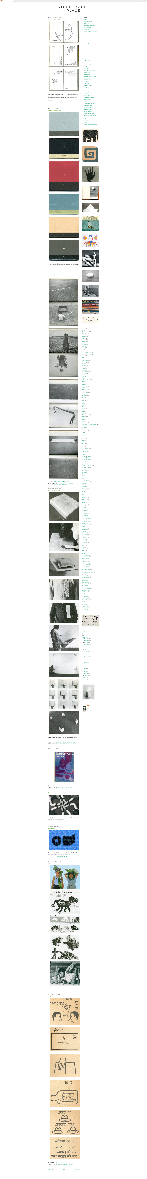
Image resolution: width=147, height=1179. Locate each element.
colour (83, 387)
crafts (83, 374)
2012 (84, 637)
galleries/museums (86, 481)
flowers (83, 419)
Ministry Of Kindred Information (90, 70)
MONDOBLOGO (87, 74)
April (85, 670)
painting (67, 788)
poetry (64, 104)
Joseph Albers (85, 598)
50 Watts (85, 19)
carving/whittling (85, 371)
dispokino (86, 47)
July (85, 648)
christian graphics (85, 414)
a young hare (86, 23)
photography (84, 344)
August (86, 646)
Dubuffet (83, 559)
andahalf (85, 33)
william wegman (85, 555)
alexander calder (85, 532)
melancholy (84, 362)
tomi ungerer (84, 488)
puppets (83, 438)
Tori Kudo (84, 571)
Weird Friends (87, 122)
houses (83, 462)
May (85, 668)
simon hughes (85, 499)
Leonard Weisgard (86, 564)
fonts (83, 421)
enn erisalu (84, 604)
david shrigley (85, 537)
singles (83, 449)
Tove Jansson (85, 529)
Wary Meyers (86, 120)
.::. (49, 863)
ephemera (84, 427)
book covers (55, 788)
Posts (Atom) (56, 1172)
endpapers (84, 402)
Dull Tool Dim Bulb (87, 49)
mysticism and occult (86, 437)
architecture (84, 373)
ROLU (85, 101)
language (73, 1165)
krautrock (84, 443)
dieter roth (84, 539)
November (86, 640)
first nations (84, 395)
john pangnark (85, 607)
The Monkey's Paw (88, 109)
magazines (84, 378)
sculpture (55, 744)
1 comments (72, 102)
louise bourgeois (85, 587)
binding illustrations (57, 857)
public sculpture (85, 398)
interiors (83, 545)
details (57, 1165)
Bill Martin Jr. (55, 103)
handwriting (84, 365)
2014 (84, 633)
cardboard (84, 489)
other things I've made (72, 268)
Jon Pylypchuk (85, 470)
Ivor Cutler (84, 469)
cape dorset (84, 536)
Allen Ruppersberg (86, 556)
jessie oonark (85, 582)
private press (84, 430)
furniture (83, 429)
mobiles (83, 445)
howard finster (85, 513)
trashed (83, 408)
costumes (84, 384)
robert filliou (84, 516)
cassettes (84, 491)
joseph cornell (85, 609)
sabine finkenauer (85, 590)
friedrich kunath (85, 606)
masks (83, 403)
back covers (84, 382)
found (83, 397)
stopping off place (74, 8)
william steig (84, 553)
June (85, 649)
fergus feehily (85, 542)
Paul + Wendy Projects (88, 87)
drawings (84, 540)
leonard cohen (85, 585)
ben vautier (84, 508)
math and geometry (86, 367)
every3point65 (87, 53)
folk (82, 435)
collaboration (84, 389)
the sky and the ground (54, 110)
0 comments (70, 787)
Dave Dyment (85, 520)
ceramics (84, 457)
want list (83, 502)
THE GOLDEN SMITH (88, 107)
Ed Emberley (84, 561)
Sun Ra (83, 505)
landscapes (84, 418)
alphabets (84, 507)
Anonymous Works (88, 35)
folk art (83, 512)
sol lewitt (84, 550)
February (86, 673)
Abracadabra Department (89, 25)
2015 (84, 631)
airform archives (87, 27)
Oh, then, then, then (54, 19)
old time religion (87, 83)
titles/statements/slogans (87, 354)
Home (64, 1169)
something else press (86, 552)
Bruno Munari (85, 451)
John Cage (84, 523)
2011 (84, 677)
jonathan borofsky (85, 583)
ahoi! (90, 705)
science (83, 400)
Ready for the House (88, 95)
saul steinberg (85, 591)
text (68, 104)
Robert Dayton (87, 99)
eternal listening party (86, 459)
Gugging (84, 454)
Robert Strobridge (85, 524)
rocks (83, 432)
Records (77, 857)
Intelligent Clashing (88, 60)
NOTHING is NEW (87, 79)
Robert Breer (84, 504)
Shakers (83, 526)
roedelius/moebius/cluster (87, 465)
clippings (84, 416)
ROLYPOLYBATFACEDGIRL (89, 103)
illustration (68, 1165)
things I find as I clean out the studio (89, 424)
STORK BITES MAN (88, 105)
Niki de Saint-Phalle (86, 569)
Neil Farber (84, 567)
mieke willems (87, 68)
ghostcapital (86, 54)
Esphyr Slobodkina (86, 521)
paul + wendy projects (86, 588)
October (86, 642)
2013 (84, 635)
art (52, 268)
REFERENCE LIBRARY (89, 97)
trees (83, 394)
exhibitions (84, 346)
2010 (84, 679)
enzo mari (84, 478)
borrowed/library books (63, 743)
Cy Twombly (84, 593)
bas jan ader (84, 603)
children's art (84, 341)
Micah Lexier (86, 66)
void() (85, 118)
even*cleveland (87, 51)
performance (84, 422)
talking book (51, 828)
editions (59, 268)
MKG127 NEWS (87, 72)
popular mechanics (86, 448)
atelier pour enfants (88, 41)
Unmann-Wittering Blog (89, 113)
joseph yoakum (85, 611)
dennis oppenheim (86, 577)
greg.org (85, 56)
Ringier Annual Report (66, 817)
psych (83, 405)
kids (83, 357)
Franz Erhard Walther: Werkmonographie (61, 481)
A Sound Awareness (88, 21)
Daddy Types (86, 45)
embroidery (84, 510)
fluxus (83, 390)
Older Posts (77, 1169)
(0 (48, 750)
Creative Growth (85, 558)
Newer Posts (51, 1169)
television (84, 486)
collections (84, 426)
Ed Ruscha (84, 595)
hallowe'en (84, 483)
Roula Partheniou (85, 599)
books (60, 103)
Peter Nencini (86, 91)
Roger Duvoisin (85, 473)
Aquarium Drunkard (88, 37)
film (82, 406)
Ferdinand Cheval (85, 596)
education (61, 1165)
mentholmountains (88, 64)
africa (83, 531)
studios (83, 440)
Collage (83, 368)
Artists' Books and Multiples (90, 39)
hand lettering (85, 392)
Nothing (83, 411)
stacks (83, 381)
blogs (83, 413)
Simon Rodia (84, 528)
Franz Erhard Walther (62, 484)
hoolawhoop (86, 58)
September (86, 644)
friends (83, 355)
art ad (83, 574)
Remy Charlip (51, 269)
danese (83, 493)
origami (83, 446)
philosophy (71, 788)
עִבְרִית (50, 996)
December (86, 638)
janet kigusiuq (85, 580)
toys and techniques (88, 111)
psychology (84, 485)
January (86, 675)
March (85, 671)
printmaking (84, 386)
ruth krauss (84, 548)
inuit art (83, 347)
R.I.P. (83, 363)
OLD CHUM (86, 81)
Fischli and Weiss (85, 467)
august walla (84, 534)
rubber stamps (85, 496)
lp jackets (84, 376)
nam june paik (85, 515)
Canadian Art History (86, 453)
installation (84, 544)
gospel (83, 494)
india (63, 788)
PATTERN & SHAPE (88, 85)
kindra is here (87, 62)
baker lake (84, 433)
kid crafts (84, 351)
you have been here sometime (90, 124)
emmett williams (85, 579)
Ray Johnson (84, 472)
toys (83, 441)
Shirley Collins (85, 601)
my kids (83, 547)
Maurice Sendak (85, 566)
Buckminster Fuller (86, 518)
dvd (82, 477)
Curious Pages (87, 43)
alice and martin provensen (87, 572)
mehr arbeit (51, 276)
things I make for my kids (87, 500)
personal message (88, 89)
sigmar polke (84, 497)
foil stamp (64, 268)
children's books (67, 103)
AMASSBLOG (87, 29)
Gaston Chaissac (85, 563)
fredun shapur (85, 480)
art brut (83, 370)
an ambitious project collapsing (90, 31)
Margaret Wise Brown (57, 104)
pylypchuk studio (87, 93)
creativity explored (86, 575)
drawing (83, 338)
